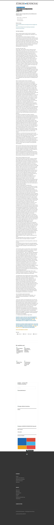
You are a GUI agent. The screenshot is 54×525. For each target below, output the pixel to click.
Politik (17, 476)
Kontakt (17, 494)
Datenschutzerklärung (20, 497)
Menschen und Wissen (20, 479)
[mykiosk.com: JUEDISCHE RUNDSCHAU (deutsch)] (27, 426)
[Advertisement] (25, 418)
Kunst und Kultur (20, 19)
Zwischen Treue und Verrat (20, 28)
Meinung (17, 482)
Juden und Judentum (20, 477)
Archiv (17, 495)
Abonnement (18, 492)
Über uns (17, 490)
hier (36, 318)
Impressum (18, 498)
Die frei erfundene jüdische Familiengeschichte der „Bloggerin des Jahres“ (19, 350)
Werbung (17, 491)
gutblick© (18, 513)
